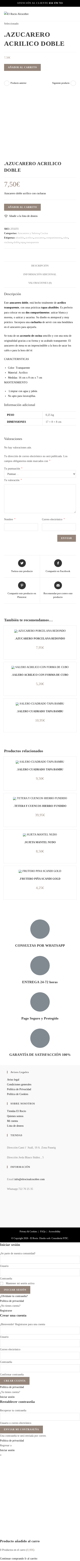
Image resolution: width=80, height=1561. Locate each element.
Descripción (40, 265)
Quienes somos (15, 1116)
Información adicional (40, 274)
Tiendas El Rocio (16, 1111)
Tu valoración (13, 480)
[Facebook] (8, 1200)
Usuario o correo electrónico (15, 1423)
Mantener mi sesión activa (19, 1283)
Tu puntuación (13, 468)
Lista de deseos (15, 1125)
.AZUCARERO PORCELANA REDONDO (40, 638)
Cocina (44, 233)
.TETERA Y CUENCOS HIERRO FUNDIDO (40, 806)
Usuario (4, 1266)
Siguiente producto (61, 83)
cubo (65, 237)
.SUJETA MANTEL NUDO (40, 842)
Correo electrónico (53, 519)
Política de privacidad (12, 1301)
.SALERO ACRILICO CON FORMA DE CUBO (40, 674)
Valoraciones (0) (40, 283)
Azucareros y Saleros (28, 233)
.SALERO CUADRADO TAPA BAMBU (40, 711)
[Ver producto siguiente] (73, 83)
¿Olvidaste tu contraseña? (14, 1296)
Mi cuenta (12, 1121)
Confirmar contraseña (12, 1374)
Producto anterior (18, 83)
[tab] (40, 265)
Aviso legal (13, 1079)
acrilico (29, 237)
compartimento (54, 237)
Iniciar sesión (15, 1290)
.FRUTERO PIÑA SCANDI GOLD (39, 878)
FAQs (43, 1231)
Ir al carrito (31, 1558)
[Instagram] (8, 1210)
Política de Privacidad (19, 1089)
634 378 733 (56, 3)
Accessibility (54, 1231)
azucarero (40, 237)
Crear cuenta (15, 1380)
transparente (32, 242)
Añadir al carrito (22, 67)
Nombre (9, 519)
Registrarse (6, 1310)
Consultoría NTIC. (60, 1238)
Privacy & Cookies (28, 1231)
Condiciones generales (19, 1084)
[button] (20, 216)
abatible (20, 237)
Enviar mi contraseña (21, 1429)
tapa (23, 242)
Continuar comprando (12, 1558)
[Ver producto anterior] (7, 83)
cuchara (8, 242)
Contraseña (6, 1278)
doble (16, 242)
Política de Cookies (17, 1094)
